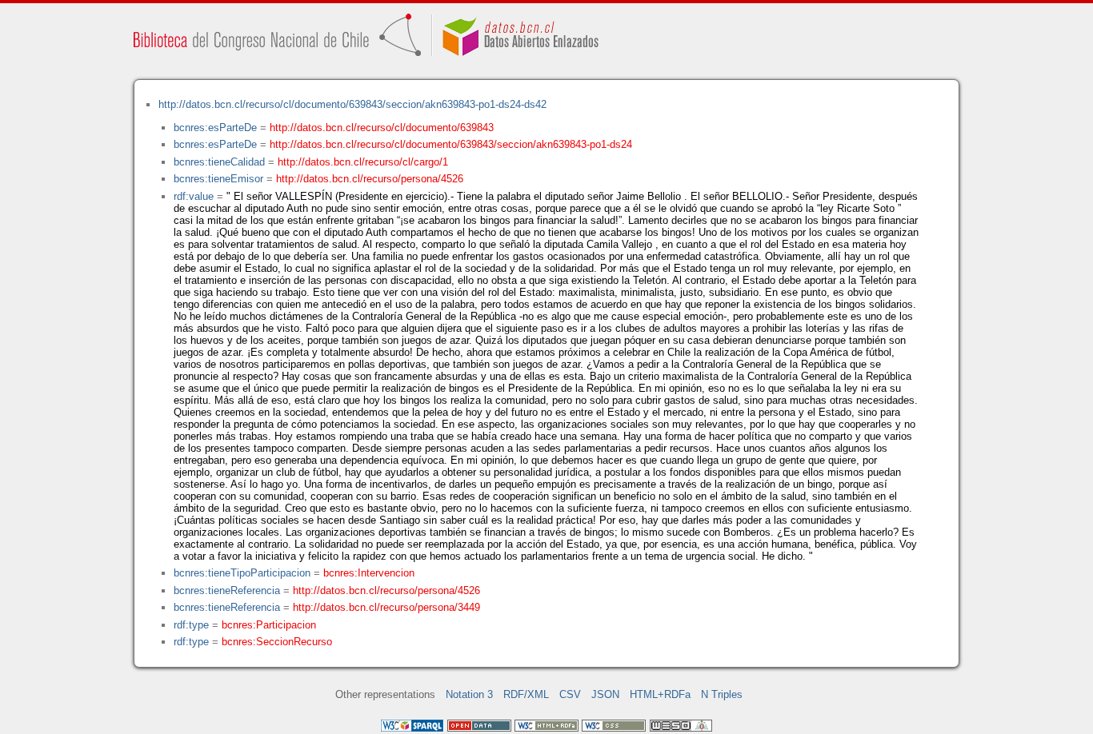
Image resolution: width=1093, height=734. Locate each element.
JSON (605, 694)
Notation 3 (469, 694)
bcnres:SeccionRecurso (277, 642)
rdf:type (191, 625)
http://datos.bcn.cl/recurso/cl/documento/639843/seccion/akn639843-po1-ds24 (451, 144)
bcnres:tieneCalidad (219, 162)
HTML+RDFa (660, 694)
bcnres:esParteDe (215, 128)
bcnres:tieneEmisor (218, 179)
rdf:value (194, 196)
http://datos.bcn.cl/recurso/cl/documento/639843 (382, 128)
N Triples (722, 694)
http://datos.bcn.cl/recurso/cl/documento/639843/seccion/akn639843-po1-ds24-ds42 (352, 104)
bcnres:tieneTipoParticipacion (242, 573)
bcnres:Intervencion (368, 573)
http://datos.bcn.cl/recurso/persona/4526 (369, 179)
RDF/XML (526, 694)
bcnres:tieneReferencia (227, 590)
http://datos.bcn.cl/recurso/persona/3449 (386, 607)
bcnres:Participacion (269, 625)
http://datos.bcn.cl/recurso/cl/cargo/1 (363, 162)
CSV (570, 694)
